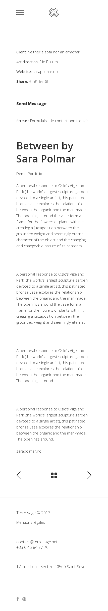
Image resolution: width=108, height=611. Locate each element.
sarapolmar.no (45, 71)
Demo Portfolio (29, 173)
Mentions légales (30, 522)
